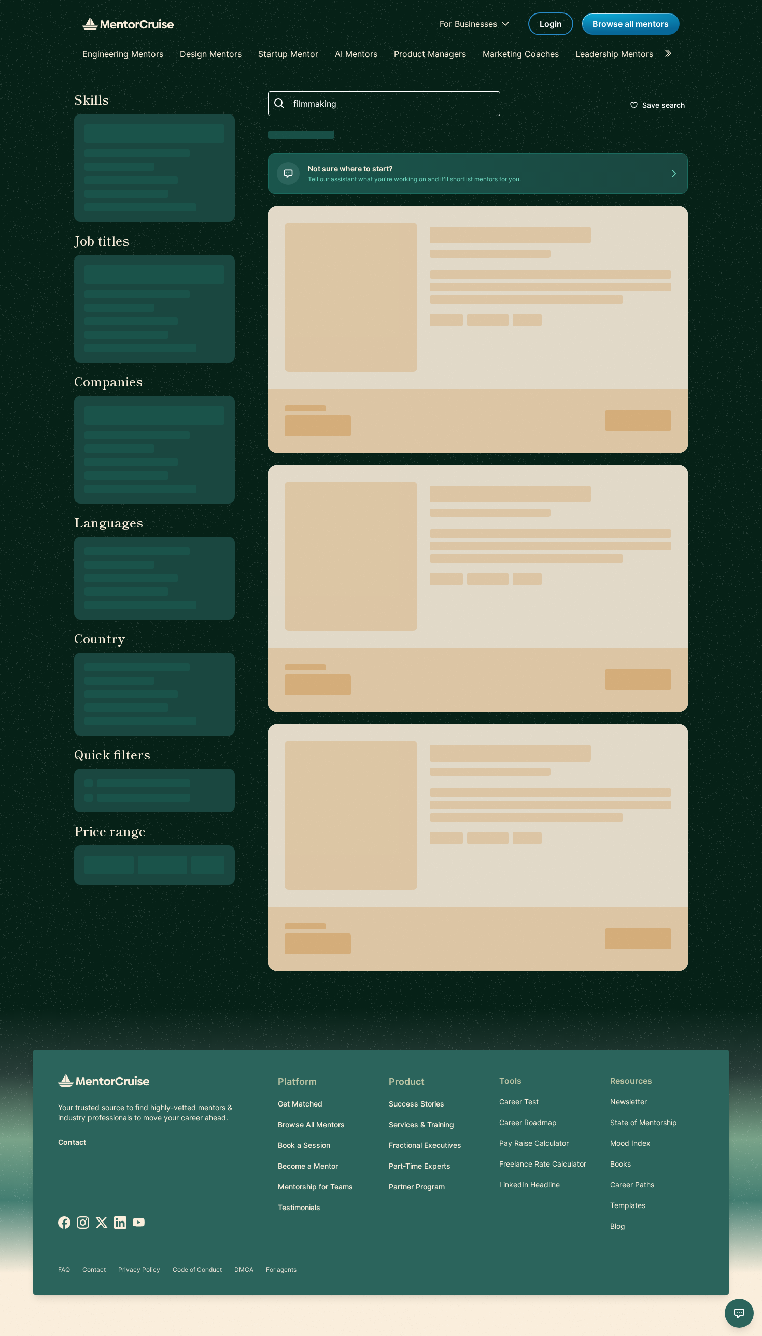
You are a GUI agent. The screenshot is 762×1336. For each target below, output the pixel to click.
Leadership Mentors (614, 54)
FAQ (64, 1269)
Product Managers (430, 54)
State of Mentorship (643, 1122)
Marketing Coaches (521, 54)
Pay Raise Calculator (534, 1143)
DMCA (243, 1269)
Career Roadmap (528, 1122)
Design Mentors (211, 54)
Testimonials (299, 1207)
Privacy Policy (139, 1269)
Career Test (519, 1101)
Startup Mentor (288, 54)
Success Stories (416, 1103)
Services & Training (421, 1124)
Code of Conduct (197, 1269)
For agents (281, 1269)
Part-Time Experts (419, 1165)
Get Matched (300, 1103)
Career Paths (632, 1184)
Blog (617, 1226)
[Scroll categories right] (671, 54)
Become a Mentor (308, 1165)
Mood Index (630, 1143)
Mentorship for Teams (315, 1186)
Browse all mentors (630, 24)
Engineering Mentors (122, 54)
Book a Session (304, 1145)
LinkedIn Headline (529, 1184)
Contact (72, 1142)
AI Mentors (356, 54)
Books (620, 1163)
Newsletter (628, 1101)
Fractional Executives (425, 1145)
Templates (627, 1205)
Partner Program (417, 1186)
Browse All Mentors (311, 1124)
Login (551, 24)
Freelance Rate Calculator (542, 1163)
